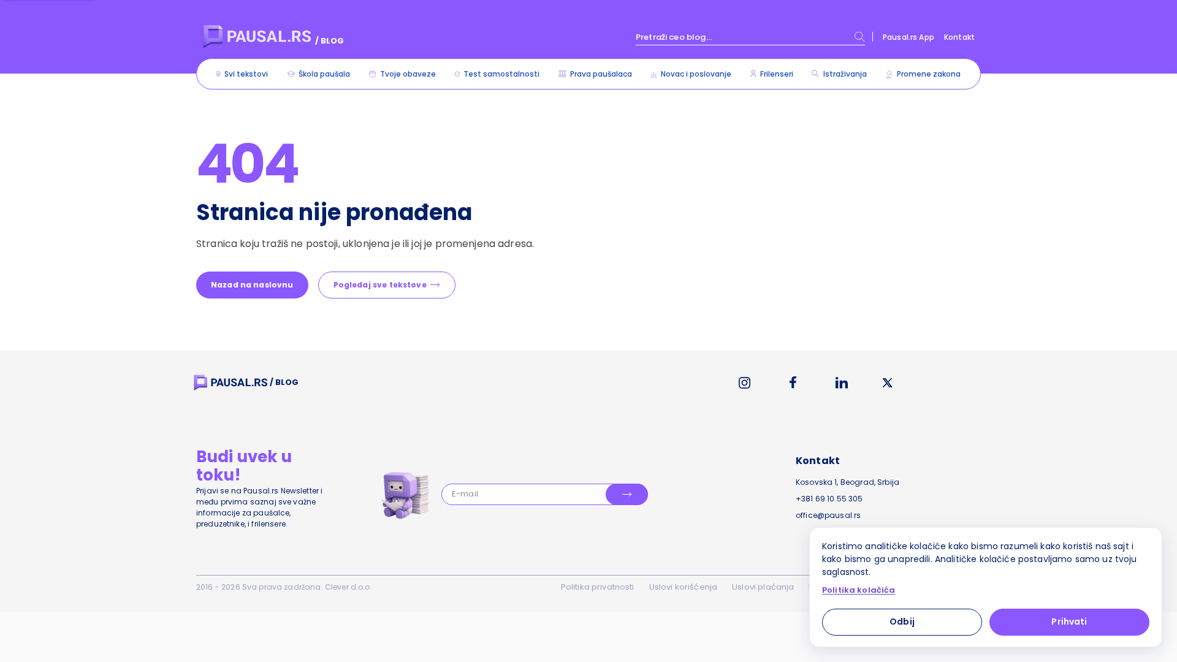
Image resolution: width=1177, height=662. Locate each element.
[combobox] (750, 36)
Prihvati (1069, 621)
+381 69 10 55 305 (829, 498)
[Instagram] (744, 383)
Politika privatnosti (597, 587)
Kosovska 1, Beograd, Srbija (847, 482)
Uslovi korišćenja (683, 587)
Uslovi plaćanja (763, 587)
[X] (887, 382)
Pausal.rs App (908, 37)
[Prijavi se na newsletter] (627, 494)
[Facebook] (793, 382)
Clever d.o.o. (348, 587)
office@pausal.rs (828, 515)
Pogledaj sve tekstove (380, 285)
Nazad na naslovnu (252, 285)
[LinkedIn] (842, 383)
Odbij (902, 621)
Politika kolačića (859, 590)
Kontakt (959, 37)
